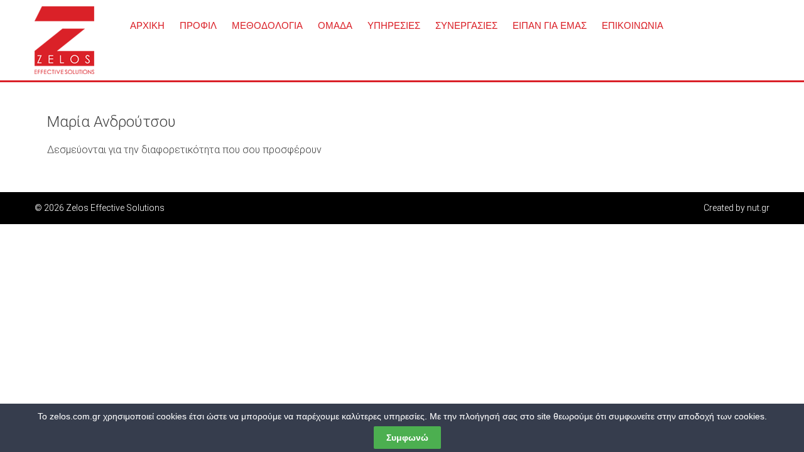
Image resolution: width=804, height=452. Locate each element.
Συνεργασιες (466, 25)
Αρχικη (147, 25)
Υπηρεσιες (393, 25)
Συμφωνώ (407, 438)
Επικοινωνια (632, 25)
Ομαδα (335, 25)
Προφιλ (198, 25)
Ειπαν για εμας (550, 25)
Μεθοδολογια (267, 25)
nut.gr (758, 208)
